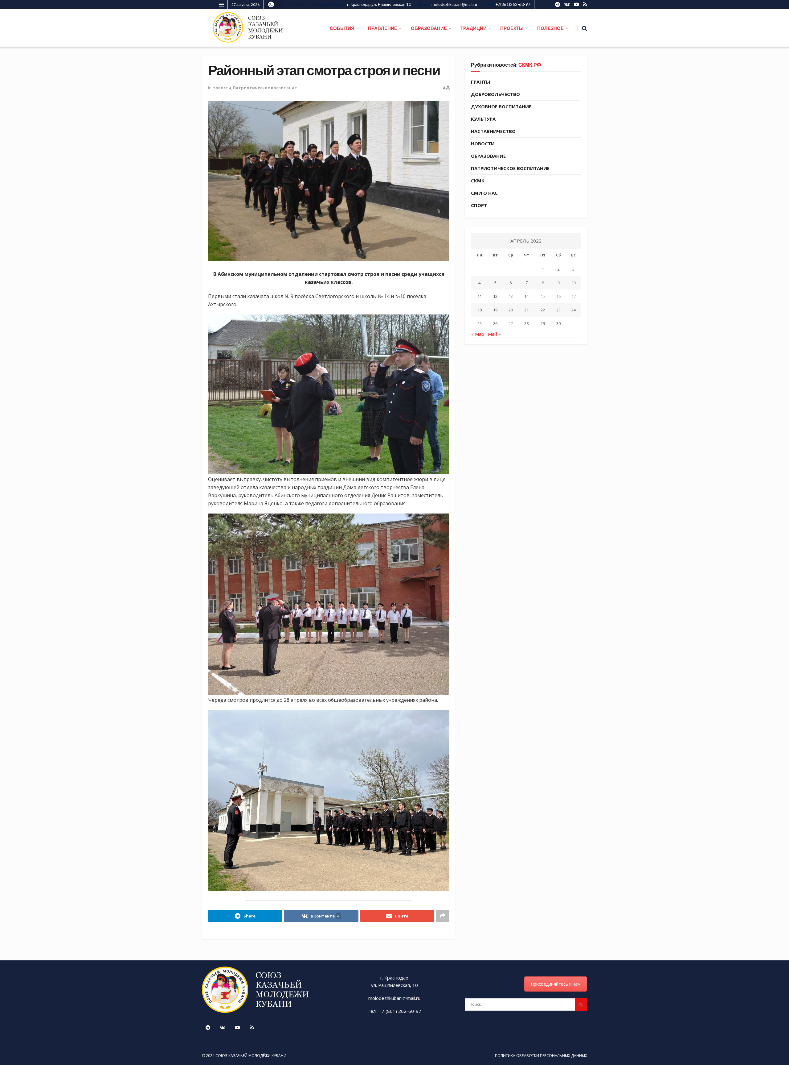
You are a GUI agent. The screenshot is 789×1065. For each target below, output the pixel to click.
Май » (494, 334)
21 (526, 310)
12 (495, 296)
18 (479, 310)
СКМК (477, 180)
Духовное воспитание (501, 106)
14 (526, 296)
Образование (488, 156)
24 (573, 310)
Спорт (479, 205)
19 (495, 310)
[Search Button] (581, 1004)
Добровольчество (495, 94)
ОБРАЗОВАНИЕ (429, 28)
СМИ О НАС (484, 193)
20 (511, 310)
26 (495, 323)
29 (543, 323)
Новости (221, 87)
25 (479, 323)
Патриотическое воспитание (265, 87)
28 (526, 323)
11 (479, 296)
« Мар (477, 334)
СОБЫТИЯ (342, 28)
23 (558, 310)
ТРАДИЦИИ (473, 28)
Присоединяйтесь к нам (556, 984)
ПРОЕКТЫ (512, 28)
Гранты (480, 82)
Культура (483, 119)
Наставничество (493, 131)
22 (543, 310)
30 (558, 323)
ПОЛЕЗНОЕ (550, 28)
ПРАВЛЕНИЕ (382, 28)
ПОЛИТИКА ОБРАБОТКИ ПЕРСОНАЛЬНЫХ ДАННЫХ (541, 1055)
